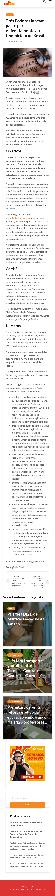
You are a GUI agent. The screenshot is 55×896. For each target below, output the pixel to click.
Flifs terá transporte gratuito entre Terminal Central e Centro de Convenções (26, 834)
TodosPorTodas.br (21, 218)
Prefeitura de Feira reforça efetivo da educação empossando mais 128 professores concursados (27, 846)
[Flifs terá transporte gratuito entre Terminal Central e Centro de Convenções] (27, 670)
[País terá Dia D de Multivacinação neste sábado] (27, 624)
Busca (27, 805)
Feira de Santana (15, 655)
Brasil (9, 15)
